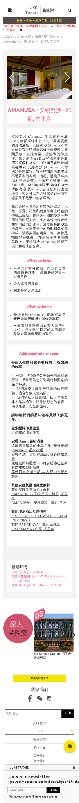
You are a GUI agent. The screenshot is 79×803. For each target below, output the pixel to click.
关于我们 (39, 756)
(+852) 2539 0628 (31, 572)
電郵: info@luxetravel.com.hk (36, 585)
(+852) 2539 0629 (44, 576)
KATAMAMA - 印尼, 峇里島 (32, 529)
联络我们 (39, 761)
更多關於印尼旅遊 (25, 432)
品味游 (8, 36)
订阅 (68, 713)
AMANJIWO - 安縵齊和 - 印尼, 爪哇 (38, 503)
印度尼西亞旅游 (46, 36)
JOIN (53, 790)
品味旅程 (24, 36)
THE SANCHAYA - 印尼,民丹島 (35, 524)
